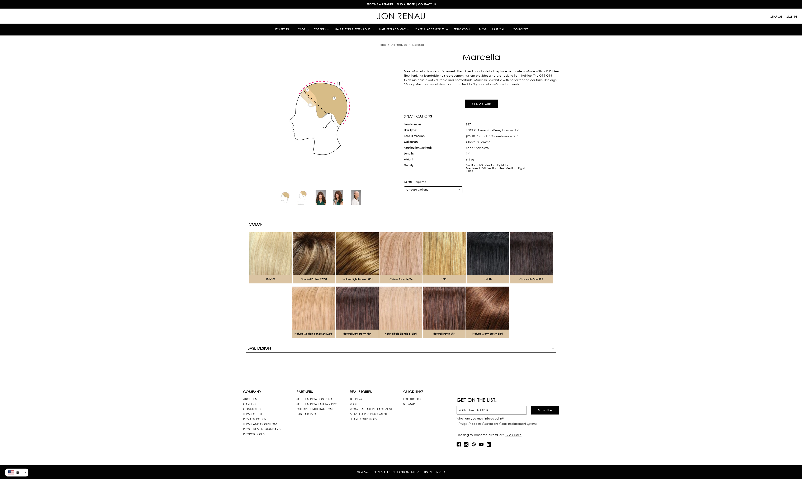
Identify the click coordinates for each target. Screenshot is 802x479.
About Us (250, 399)
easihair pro (306, 414)
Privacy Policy (254, 419)
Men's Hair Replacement (368, 414)
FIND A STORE (481, 104)
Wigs (302, 29)
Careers (249, 404)
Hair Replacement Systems (519, 424)
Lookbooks (520, 29)
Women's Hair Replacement (371, 409)
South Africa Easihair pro (317, 404)
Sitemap (409, 404)
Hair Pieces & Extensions (353, 29)
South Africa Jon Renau (315, 399)
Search (776, 17)
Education (462, 29)
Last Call (499, 29)
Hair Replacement (392, 29)
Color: (415, 181)
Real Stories (361, 391)
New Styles (282, 29)
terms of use (253, 414)
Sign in (792, 17)
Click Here (513, 435)
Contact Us (252, 409)
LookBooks (412, 399)
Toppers (320, 29)
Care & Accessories (430, 29)
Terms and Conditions (260, 424)
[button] (16, 472)
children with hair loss (315, 409)
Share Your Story (363, 419)
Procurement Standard (261, 429)
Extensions (491, 424)
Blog (482, 29)
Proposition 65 (254, 434)
